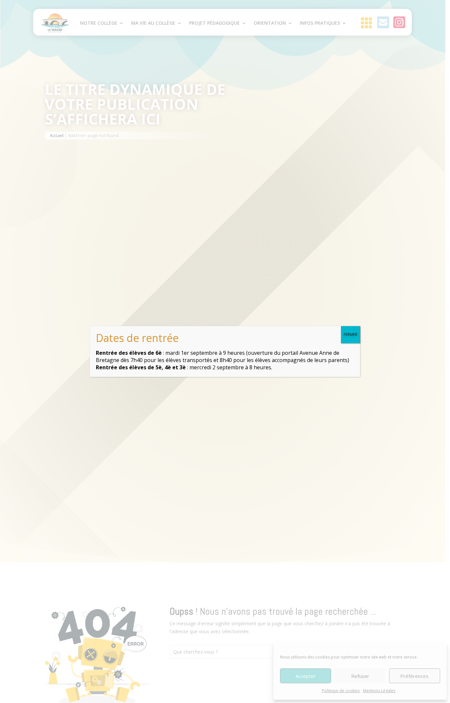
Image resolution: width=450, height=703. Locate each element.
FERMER (350, 334)
